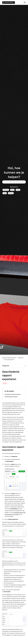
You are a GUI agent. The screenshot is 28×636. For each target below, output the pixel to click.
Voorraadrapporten (9, 359)
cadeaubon (5, 189)
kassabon (11, 193)
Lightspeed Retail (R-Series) (9, 357)
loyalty (12, 189)
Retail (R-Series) (9, 2)
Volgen (4, 383)
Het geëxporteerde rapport (11, 396)
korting (18, 189)
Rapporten (20, 357)
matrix (4, 193)
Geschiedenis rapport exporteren (13, 394)
